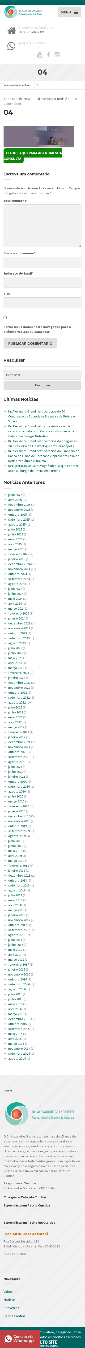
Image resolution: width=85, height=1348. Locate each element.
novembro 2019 (19, 821)
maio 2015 (15, 1034)
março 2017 (16, 959)
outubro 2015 (17, 1024)
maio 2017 (15, 949)
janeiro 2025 (16, 559)
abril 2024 (15, 603)
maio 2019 (15, 851)
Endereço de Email (18, 273)
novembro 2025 (19, 509)
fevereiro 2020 (18, 806)
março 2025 (16, 549)
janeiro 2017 (16, 969)
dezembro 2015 (19, 1019)
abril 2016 (15, 1009)
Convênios (11, 1308)
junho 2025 (15, 534)
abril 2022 (15, 722)
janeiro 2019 (16, 870)
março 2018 (16, 910)
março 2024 (16, 608)
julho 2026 (15, 495)
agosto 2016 (17, 989)
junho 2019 (15, 846)
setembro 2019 (19, 831)
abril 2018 (15, 905)
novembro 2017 (19, 920)
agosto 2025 (17, 524)
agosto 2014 (17, 1058)
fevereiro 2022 (18, 732)
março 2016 (16, 1014)
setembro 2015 (19, 1029)
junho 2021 (15, 771)
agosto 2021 (17, 762)
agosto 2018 (17, 890)
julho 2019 (15, 841)
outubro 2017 (17, 925)
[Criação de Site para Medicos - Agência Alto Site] (42, 1343)
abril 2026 (15, 500)
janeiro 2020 (16, 811)
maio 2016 (15, 1004)
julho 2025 (15, 529)
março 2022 (16, 727)
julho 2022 (15, 707)
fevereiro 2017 (18, 964)
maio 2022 (15, 717)
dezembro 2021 (19, 742)
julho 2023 (15, 648)
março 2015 (16, 1043)
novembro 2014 (19, 1048)
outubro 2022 (17, 692)
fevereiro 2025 (18, 554)
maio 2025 (15, 539)
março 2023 (16, 668)
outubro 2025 (17, 514)
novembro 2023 (19, 628)
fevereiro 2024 (18, 613)
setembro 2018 (19, 885)
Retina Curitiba (15, 1316)
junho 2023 (15, 653)
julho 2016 (15, 994)
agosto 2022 (17, 702)
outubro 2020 (17, 781)
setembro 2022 (19, 697)
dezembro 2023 (19, 623)
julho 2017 (15, 940)
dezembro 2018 (19, 875)
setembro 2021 (19, 757)
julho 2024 (15, 589)
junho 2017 (15, 945)
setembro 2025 (19, 519)
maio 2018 (15, 900)
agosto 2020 (17, 791)
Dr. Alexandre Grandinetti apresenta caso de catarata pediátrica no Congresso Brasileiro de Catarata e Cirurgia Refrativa (41, 431)
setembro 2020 (19, 786)
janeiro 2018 (16, 915)
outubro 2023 (17, 633)
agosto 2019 (17, 836)
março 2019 (16, 860)
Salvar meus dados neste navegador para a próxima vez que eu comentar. (37, 329)
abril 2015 (15, 1038)
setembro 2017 (19, 930)
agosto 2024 (17, 584)
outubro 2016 (17, 979)
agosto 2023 (17, 643)
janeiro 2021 (16, 776)
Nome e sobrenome (19, 253)
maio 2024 (15, 598)
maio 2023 (15, 658)
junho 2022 (15, 712)
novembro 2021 (19, 747)
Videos (8, 1291)
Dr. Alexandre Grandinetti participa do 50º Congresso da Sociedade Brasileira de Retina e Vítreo (41, 416)
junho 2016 (15, 999)
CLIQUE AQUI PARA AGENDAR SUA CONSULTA (33, 155)
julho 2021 (15, 767)
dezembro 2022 (19, 682)
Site (7, 293)
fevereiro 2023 (18, 673)
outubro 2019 (17, 826)
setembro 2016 (19, 984)
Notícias (10, 1300)
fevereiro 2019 (18, 865)
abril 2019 (15, 856)
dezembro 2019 (19, 816)
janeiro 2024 (16, 618)
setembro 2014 (19, 1053)
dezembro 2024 (19, 564)
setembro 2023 (19, 638)
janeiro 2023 (16, 678)
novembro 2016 (19, 974)
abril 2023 (15, 663)
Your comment (16, 200)
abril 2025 (15, 544)
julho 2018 (15, 895)
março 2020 (16, 801)
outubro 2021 (17, 752)
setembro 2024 (19, 579)
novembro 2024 (19, 569)
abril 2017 (15, 954)
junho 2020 (15, 796)
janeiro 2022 (16, 737)
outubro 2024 (17, 574)
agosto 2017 (17, 935)
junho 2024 (15, 593)
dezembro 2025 (19, 504)
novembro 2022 (19, 687)
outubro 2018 (17, 880)
